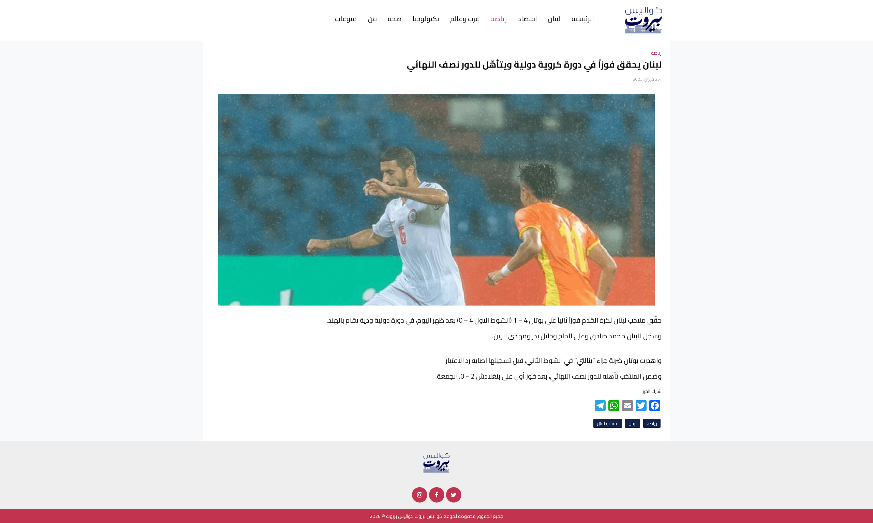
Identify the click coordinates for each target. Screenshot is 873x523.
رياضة (498, 18)
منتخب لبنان (608, 423)
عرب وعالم (464, 18)
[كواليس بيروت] (643, 20)
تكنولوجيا (426, 18)
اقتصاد (527, 18)
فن (372, 18)
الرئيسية (583, 18)
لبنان (554, 18)
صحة (395, 18)
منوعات (346, 18)
